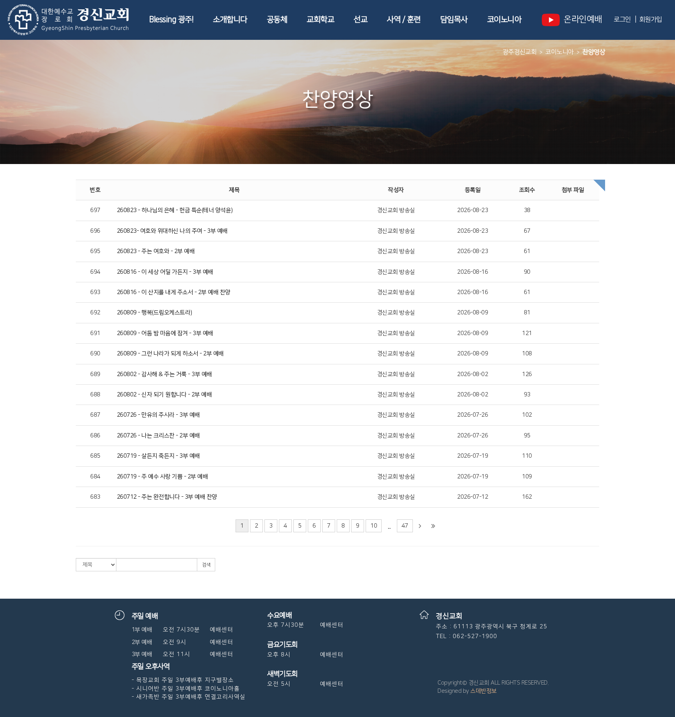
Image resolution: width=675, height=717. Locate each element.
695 (95, 251)
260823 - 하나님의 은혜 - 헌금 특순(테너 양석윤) (175, 210)
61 (527, 251)
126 (527, 374)
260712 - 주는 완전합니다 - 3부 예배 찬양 (167, 497)
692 (95, 312)
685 (95, 456)
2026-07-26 (472, 415)
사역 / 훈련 (404, 19)
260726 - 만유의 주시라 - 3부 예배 (158, 415)
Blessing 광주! (171, 19)
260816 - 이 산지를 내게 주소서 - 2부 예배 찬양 (173, 292)
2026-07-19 (472, 456)
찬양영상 (593, 51)
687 (95, 415)
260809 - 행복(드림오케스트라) (154, 312)
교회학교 (320, 19)
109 (527, 476)
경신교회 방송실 (396, 210)
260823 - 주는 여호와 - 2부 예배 (156, 251)
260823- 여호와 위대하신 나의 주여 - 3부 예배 (172, 231)
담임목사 (454, 19)
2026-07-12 (472, 497)
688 (95, 394)
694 (95, 272)
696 (95, 231)
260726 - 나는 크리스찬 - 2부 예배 (158, 435)
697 (95, 210)
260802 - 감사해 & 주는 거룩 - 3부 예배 (164, 374)
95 (527, 435)
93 (527, 394)
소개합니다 (230, 19)
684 (95, 476)
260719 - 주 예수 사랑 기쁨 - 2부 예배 (162, 476)
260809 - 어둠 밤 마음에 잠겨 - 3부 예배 (165, 333)
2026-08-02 (472, 374)
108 (527, 353)
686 (95, 435)
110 (527, 456)
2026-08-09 (472, 312)
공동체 (277, 19)
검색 (206, 564)
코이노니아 (504, 19)
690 (95, 353)
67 (527, 231)
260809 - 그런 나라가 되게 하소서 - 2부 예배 (170, 353)
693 (95, 292)
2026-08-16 (472, 272)
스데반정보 (483, 691)
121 (527, 333)
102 (527, 415)
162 (527, 497)
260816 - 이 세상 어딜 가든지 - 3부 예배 (165, 272)
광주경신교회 (520, 51)
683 (95, 497)
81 (527, 312)
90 (527, 272)
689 (95, 374)
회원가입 (650, 19)
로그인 (622, 19)
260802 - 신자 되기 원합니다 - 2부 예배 (164, 394)
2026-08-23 (472, 210)
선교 (360, 19)
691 (95, 333)
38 (527, 210)
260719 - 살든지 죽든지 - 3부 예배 (158, 456)
